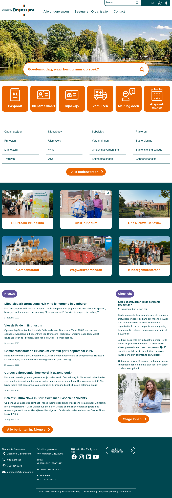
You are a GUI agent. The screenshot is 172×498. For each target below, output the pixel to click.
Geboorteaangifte (146, 158)
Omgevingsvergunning (105, 149)
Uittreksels (54, 140)
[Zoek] (137, 2)
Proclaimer (89, 491)
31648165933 (14, 465)
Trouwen (9, 158)
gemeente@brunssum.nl (17, 471)
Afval (51, 158)
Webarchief (125, 491)
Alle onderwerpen (56, 11)
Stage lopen (132, 419)
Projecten (10, 140)
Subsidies (98, 131)
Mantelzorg (11, 149)
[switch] (153, 3)
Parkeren (141, 131)
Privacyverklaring (71, 491)
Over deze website (49, 491)
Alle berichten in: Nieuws (26, 429)
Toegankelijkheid (107, 491)
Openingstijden (13, 131)
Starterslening (144, 140)
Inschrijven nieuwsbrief (117, 450)
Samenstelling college (149, 149)
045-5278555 (14, 459)
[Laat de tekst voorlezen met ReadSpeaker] (147, 1)
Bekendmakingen (102, 158)
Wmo (51, 149)
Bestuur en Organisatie (91, 11)
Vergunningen (100, 140)
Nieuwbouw (55, 131)
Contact (119, 11)
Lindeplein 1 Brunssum (16, 453)
